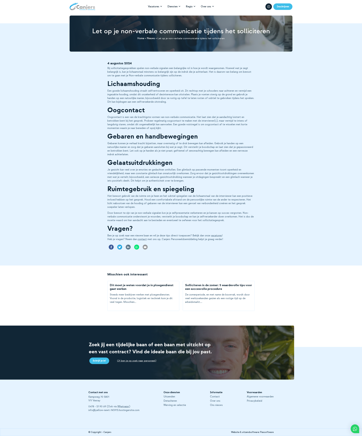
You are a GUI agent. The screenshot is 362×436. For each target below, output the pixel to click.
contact (142, 239)
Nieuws (151, 38)
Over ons (206, 6)
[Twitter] (120, 247)
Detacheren (170, 400)
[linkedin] (128, 247)
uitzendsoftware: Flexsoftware (258, 432)
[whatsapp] (136, 247)
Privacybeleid (254, 400)
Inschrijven (283, 6)
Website (235, 432)
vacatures (216, 235)
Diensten (172, 6)
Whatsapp (123, 406)
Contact (215, 396)
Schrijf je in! (99, 360)
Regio (189, 6)
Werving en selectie (174, 405)
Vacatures (153, 6)
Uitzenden (169, 396)
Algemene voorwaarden (260, 396)
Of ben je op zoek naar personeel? (136, 360)
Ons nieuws (216, 405)
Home (140, 38)
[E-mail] (145, 247)
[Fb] (111, 247)
